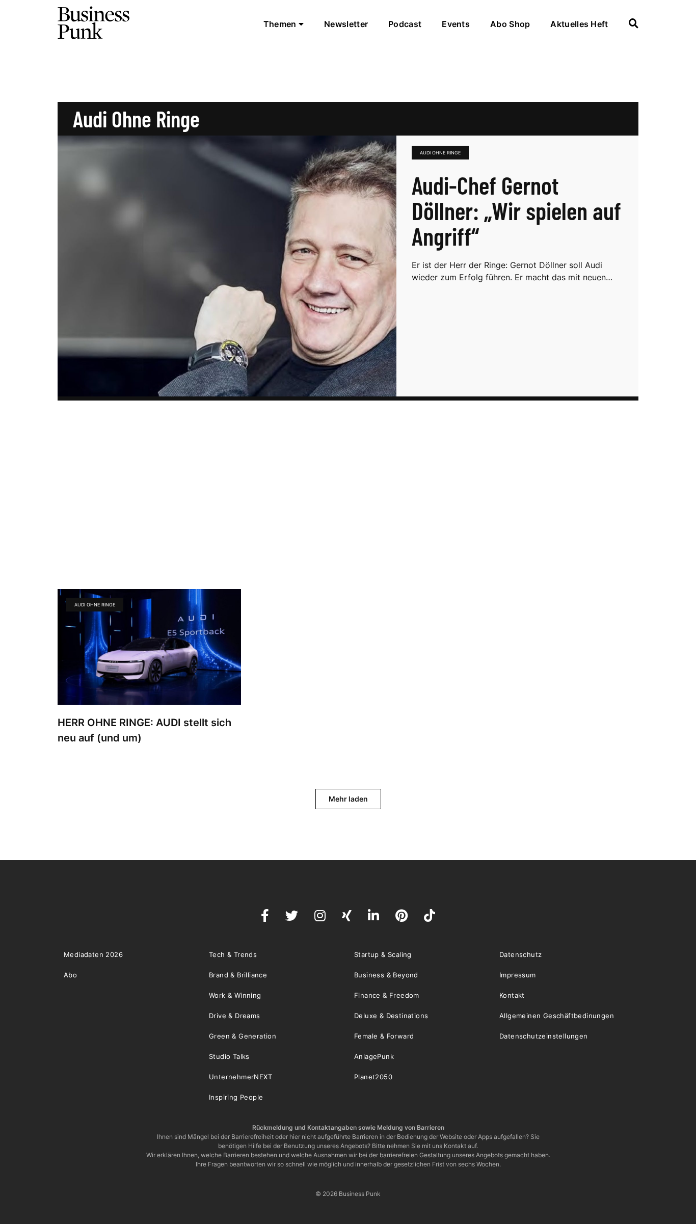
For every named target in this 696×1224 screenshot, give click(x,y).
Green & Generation (242, 1036)
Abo (70, 975)
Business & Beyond (386, 975)
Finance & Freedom (386, 995)
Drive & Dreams (234, 1016)
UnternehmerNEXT (240, 1077)
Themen (281, 24)
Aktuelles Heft (579, 24)
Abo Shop (510, 24)
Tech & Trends (233, 954)
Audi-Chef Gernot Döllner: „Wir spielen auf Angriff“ (516, 210)
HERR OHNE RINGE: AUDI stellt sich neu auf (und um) (144, 730)
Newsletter (346, 24)
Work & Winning (235, 995)
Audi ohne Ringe (440, 152)
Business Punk (94, 23)
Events (456, 24)
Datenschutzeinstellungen (543, 1036)
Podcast (404, 24)
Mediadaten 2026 (93, 954)
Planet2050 (373, 1077)
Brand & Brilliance (238, 975)
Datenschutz (520, 954)
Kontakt (512, 995)
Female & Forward (384, 1036)
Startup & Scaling (383, 954)
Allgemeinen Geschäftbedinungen (556, 1016)
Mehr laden (348, 798)
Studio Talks (229, 1056)
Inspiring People (236, 1097)
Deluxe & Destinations (391, 1016)
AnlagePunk (374, 1056)
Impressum (517, 975)
